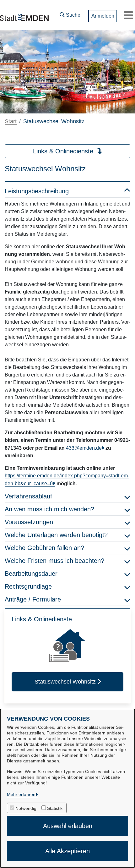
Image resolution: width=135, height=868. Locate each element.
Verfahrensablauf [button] (28, 496)
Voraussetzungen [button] (29, 522)
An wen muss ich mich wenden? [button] (49, 509)
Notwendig (25, 808)
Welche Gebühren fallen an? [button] (44, 547)
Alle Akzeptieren (67, 851)
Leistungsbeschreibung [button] (37, 191)
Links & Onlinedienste (64, 151)
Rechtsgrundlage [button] (28, 586)
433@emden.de (84, 448)
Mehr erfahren (21, 794)
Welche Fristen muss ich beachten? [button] (54, 560)
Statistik (54, 808)
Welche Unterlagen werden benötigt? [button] (56, 534)
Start (11, 121)
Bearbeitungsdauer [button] (31, 573)
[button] (70, 13)
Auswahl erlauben (67, 825)
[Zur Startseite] (24, 15)
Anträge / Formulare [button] (33, 599)
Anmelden (102, 16)
